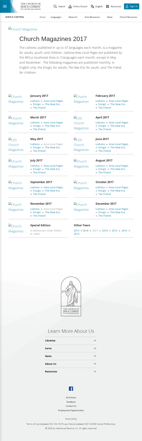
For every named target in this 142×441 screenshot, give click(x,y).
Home (43, 17)
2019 (76, 230)
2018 (85, 230)
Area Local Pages (53, 101)
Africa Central (14, 17)
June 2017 (102, 139)
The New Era (52, 104)
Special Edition (40, 225)
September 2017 (41, 182)
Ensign (37, 104)
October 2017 (105, 182)
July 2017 (36, 160)
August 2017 (104, 160)
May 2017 (36, 139)
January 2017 (39, 96)
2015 (114, 230)
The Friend (39, 107)
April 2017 (102, 117)
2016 (105, 230)
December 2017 (106, 204)
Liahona (34, 101)
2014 (124, 230)
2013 (76, 233)
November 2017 (41, 204)
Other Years (82, 225)
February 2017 (105, 96)
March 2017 (38, 117)
